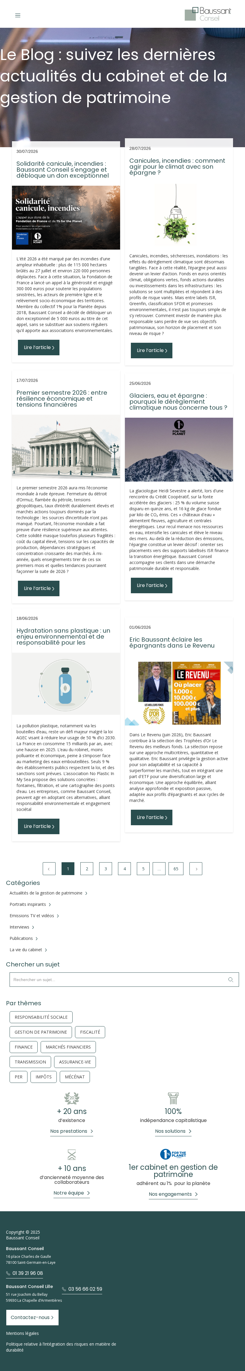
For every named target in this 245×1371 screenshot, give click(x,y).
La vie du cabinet (26, 950)
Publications (21, 938)
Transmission (30, 1062)
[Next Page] (195, 868)
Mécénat (75, 1077)
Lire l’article (37, 347)
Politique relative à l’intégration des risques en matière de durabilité (61, 1347)
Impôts (44, 1077)
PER (18, 1077)
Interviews (19, 927)
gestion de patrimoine (41, 1032)
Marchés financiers (68, 1047)
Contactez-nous (30, 1317)
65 (176, 869)
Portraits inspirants (28, 904)
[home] (208, 14)
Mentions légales (22, 1333)
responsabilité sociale (41, 1017)
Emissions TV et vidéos (32, 916)
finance (24, 1047)
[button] (18, 13)
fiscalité (90, 1032)
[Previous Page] (49, 868)
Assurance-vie (75, 1062)
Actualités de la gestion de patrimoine (46, 893)
